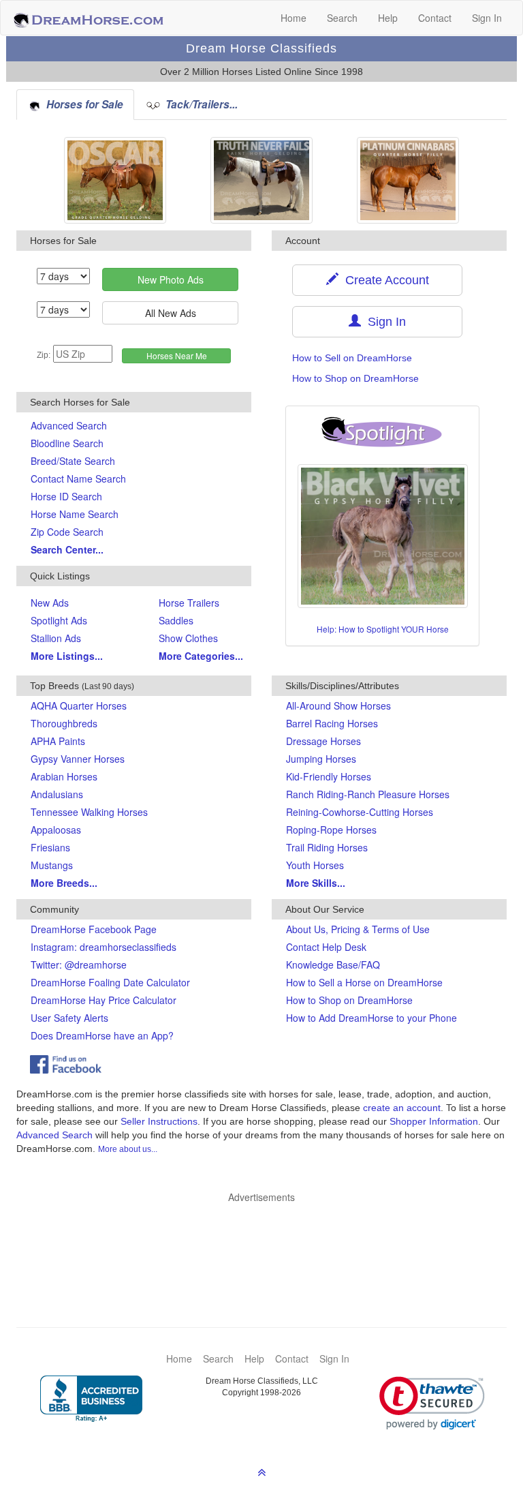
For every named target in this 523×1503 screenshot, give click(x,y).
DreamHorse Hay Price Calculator (103, 1000)
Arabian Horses (64, 776)
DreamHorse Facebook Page (94, 929)
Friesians (50, 847)
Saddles (176, 620)
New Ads (50, 602)
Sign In (487, 18)
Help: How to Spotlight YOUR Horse (383, 629)
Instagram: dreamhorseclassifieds (103, 947)
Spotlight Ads (59, 620)
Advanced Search (69, 425)
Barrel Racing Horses (332, 723)
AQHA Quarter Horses (79, 705)
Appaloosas (56, 829)
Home (293, 18)
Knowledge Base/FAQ (333, 964)
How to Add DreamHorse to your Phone (371, 1017)
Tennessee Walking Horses (89, 812)
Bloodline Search (67, 443)
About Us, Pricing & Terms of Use (358, 929)
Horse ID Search (66, 496)
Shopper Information (434, 1121)
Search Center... (67, 549)
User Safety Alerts (69, 1017)
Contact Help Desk (326, 947)
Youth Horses (315, 865)
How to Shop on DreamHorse (355, 378)
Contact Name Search (78, 478)
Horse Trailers (189, 602)
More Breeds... (64, 883)
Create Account (383, 280)
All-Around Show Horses (338, 705)
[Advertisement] (268, 1245)
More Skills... (315, 883)
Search (342, 18)
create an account (402, 1107)
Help (388, 18)
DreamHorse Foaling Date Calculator (110, 982)
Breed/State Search (73, 461)
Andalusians (57, 794)
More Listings (67, 656)
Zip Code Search (67, 531)
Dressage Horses (323, 741)
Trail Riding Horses (327, 847)
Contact (434, 18)
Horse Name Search (74, 514)
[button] (432, 1403)
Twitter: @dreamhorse (79, 964)
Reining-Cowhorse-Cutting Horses (359, 812)
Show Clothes (188, 638)
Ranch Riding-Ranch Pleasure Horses (367, 794)
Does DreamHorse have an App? (102, 1035)
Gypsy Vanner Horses (78, 758)
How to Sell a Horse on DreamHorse (364, 982)
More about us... (127, 1149)
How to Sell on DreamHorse (352, 357)
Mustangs (52, 865)
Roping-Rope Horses (331, 829)
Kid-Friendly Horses (328, 776)
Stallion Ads (56, 638)
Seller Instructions (159, 1121)
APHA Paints (58, 741)
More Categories (201, 656)
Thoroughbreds (64, 723)
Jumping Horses (321, 758)
